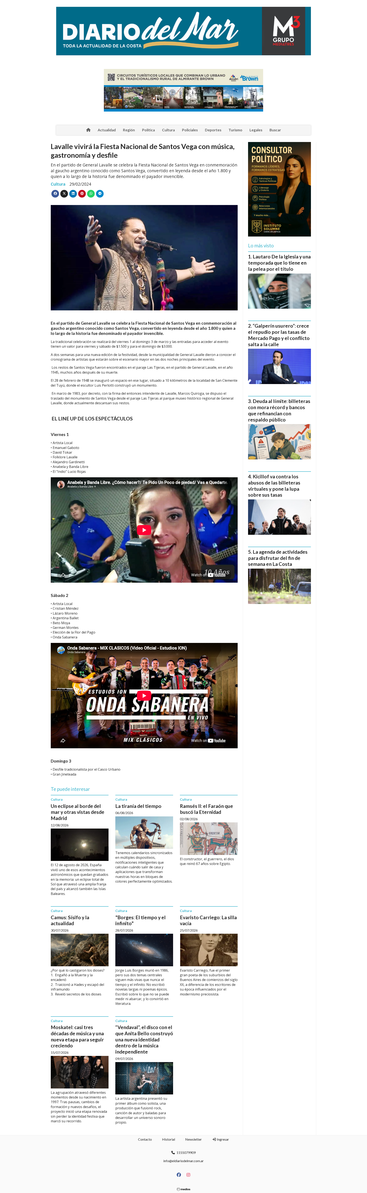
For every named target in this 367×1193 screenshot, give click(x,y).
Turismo (235, 130)
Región (129, 130)
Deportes (213, 130)
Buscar (275, 130)
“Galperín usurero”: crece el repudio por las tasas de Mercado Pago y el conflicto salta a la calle (279, 335)
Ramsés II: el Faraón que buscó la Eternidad (206, 809)
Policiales (190, 130)
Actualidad (107, 130)
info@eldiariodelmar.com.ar (183, 1161)
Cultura (168, 130)
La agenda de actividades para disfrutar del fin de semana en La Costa (278, 558)
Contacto (145, 1139)
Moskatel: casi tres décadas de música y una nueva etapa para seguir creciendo (77, 1036)
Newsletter (193, 1139)
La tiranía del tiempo (138, 806)
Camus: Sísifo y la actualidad (70, 920)
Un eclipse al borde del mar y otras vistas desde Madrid (77, 812)
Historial (168, 1139)
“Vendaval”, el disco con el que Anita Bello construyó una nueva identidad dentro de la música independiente (144, 1039)
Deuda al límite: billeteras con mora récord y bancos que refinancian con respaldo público (279, 410)
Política (148, 130)
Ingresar (222, 1139)
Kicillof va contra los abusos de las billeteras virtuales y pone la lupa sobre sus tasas (274, 485)
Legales (256, 130)
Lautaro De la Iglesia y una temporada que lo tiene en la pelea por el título (279, 263)
